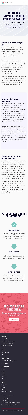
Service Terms (5, 400)
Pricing (3, 387)
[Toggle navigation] (25, 2)
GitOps (3, 347)
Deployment (5, 354)
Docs (2, 389)
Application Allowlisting (8, 341)
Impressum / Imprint (7, 396)
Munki (3, 374)
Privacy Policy (5, 398)
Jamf (2, 378)
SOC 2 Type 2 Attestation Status (10, 402)
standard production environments (14, 103)
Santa (3, 369)
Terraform (4, 376)
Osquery (3, 371)
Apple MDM (4, 339)
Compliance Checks (7, 343)
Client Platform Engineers (8, 361)
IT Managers (4, 363)
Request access (14, 319)
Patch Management (7, 345)
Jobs (2, 393)
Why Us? (4, 385)
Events (3, 350)
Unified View (5, 352)
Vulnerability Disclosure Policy (9, 405)
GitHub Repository (6, 391)
